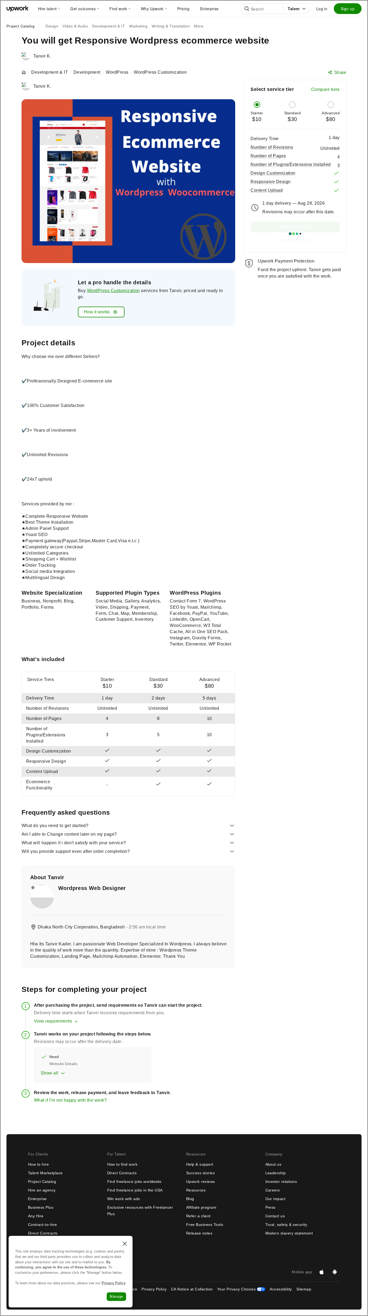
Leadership (275, 1173)
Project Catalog (20, 26)
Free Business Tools (204, 1224)
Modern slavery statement (289, 1233)
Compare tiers (325, 89)
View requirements (53, 1021)
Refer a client (198, 1216)
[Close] (125, 1244)
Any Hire (36, 1216)
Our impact (275, 1199)
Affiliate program (201, 1207)
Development (87, 72)
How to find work (122, 1164)
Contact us (275, 1216)
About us (273, 1164)
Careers (272, 1190)
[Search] (247, 8)
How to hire (38, 1164)
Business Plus (40, 1207)
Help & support (199, 1164)
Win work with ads (123, 1199)
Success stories (200, 1173)
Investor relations (281, 1181)
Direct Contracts (43, 1233)
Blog (190, 1199)
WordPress (117, 72)
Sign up (348, 8)
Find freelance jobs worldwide (134, 1181)
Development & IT (49, 72)
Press (270, 1207)
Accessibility (281, 1289)
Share (340, 72)
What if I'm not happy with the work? (70, 1100)
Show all (49, 1073)
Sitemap (303, 1289)
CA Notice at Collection (192, 1289)
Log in (321, 8)
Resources (196, 1190)
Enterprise (37, 1199)
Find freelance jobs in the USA (135, 1190)
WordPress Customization (113, 290)
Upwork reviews (200, 1181)
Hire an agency (42, 1190)
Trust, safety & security (286, 1224)
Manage (116, 1296)
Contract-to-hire (42, 1224)
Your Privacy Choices (241, 1289)
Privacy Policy (154, 1289)
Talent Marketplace (45, 1173)
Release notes (199, 1233)
